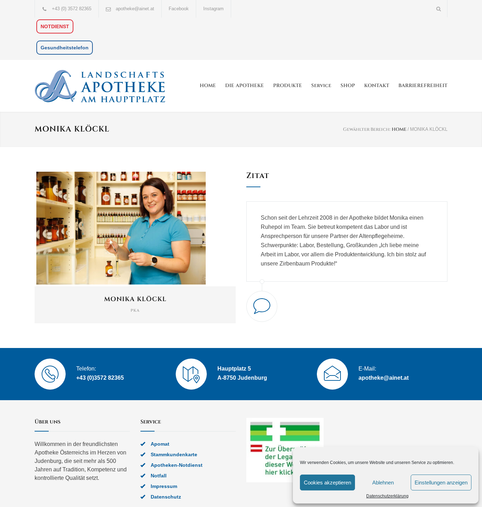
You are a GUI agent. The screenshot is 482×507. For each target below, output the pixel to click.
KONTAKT (376, 85)
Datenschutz (166, 497)
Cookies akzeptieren (327, 482)
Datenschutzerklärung (387, 496)
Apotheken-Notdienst (177, 465)
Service (321, 85)
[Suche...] (438, 8)
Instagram (213, 8)
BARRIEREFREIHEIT (422, 85)
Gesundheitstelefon (65, 47)
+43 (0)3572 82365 (100, 378)
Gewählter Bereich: (367, 129)
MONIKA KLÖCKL (135, 299)
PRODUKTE (287, 85)
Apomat (160, 444)
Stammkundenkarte (174, 454)
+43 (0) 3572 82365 (71, 8)
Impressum (164, 486)
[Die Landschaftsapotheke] (100, 86)
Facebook (179, 8)
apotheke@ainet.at (135, 8)
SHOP (348, 85)
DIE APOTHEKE (244, 85)
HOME (208, 85)
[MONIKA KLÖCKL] (135, 228)
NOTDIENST (55, 26)
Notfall (159, 475)
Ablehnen (383, 482)
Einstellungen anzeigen (441, 482)
